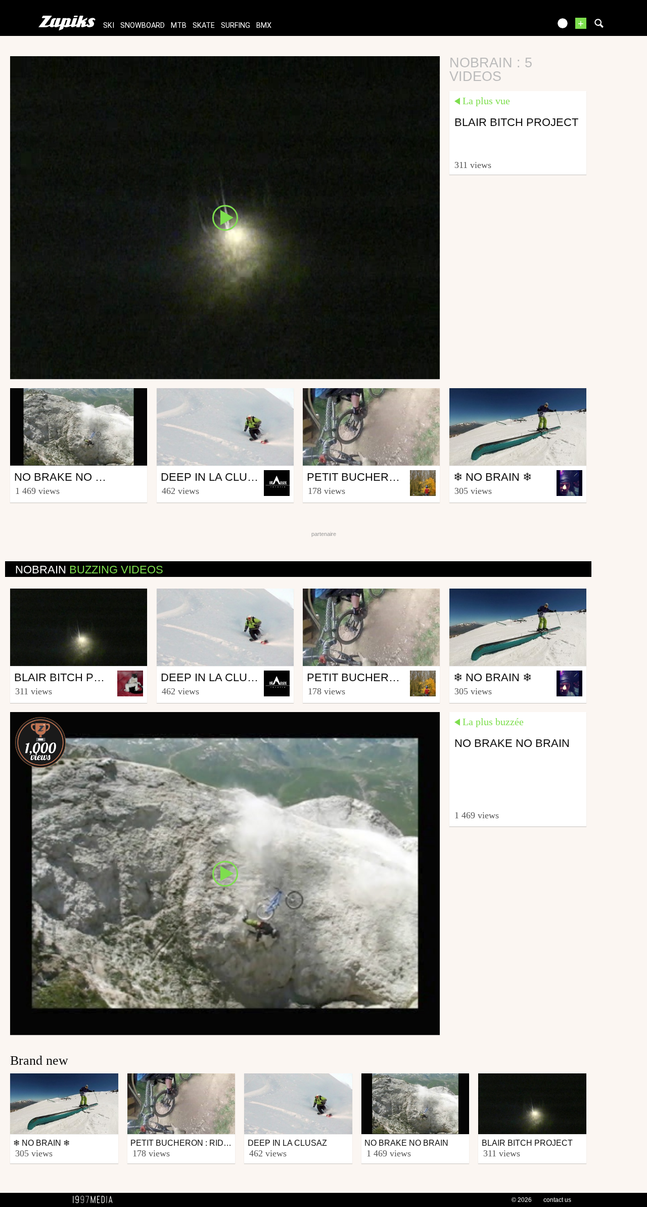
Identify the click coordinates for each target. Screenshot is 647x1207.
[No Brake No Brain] (225, 873)
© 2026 (522, 1199)
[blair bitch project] (225, 217)
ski (108, 25)
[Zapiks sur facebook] (521, 26)
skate (204, 25)
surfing (235, 25)
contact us (557, 1199)
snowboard (142, 25)
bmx (263, 25)
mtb (179, 25)
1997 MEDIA (95, 1200)
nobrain (89, 569)
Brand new (39, 1060)
